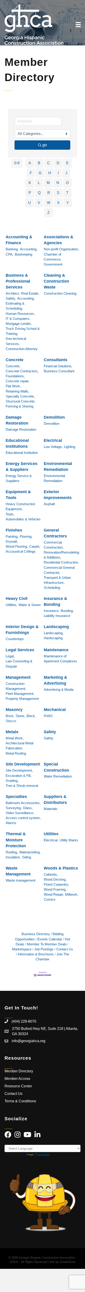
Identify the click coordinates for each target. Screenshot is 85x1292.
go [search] (44, 145)
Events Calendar (49, 939)
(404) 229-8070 (24, 1021)
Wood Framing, (55, 889)
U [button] (29, 203)
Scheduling (52, 587)
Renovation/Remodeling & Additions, (61, 554)
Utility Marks (69, 840)
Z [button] (48, 212)
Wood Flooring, (17, 546)
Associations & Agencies (58, 240)
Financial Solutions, (58, 366)
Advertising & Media (58, 689)
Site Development (23, 764)
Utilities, (11, 605)
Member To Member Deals (47, 944)
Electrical (53, 440)
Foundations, (15, 376)
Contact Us (64, 949)
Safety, (11, 298)
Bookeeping (23, 254)
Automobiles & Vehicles (23, 519)
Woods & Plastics (61, 868)
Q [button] (39, 193)
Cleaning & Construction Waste (56, 281)
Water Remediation (58, 776)
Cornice (49, 899)
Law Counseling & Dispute (19, 663)
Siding (26, 857)
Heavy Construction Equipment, (20, 506)
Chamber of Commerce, (52, 256)
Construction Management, (16, 686)
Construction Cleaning (60, 293)
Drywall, (12, 541)
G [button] (40, 173)
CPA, (9, 254)
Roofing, (12, 852)
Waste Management (18, 871)
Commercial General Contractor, (59, 570)
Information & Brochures (36, 954)
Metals (12, 732)
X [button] (58, 203)
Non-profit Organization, (61, 249)
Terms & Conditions (21, 1101)
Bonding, (67, 611)
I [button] (58, 173)
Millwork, (71, 894)
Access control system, (23, 818)
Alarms (11, 823)
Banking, (12, 249)
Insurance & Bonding (55, 601)
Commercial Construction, (53, 544)
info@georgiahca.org (28, 1041)
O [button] (67, 183)
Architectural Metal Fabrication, (19, 745)
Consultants (55, 360)
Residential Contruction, (61, 562)
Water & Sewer (30, 605)
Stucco (11, 721)
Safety (50, 732)
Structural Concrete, (20, 401)
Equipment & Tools (18, 494)
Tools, (10, 514)
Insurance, (51, 611)
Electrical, (51, 840)
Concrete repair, (17, 381)
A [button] (30, 163)
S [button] (58, 193)
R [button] (48, 193)
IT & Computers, (18, 319)
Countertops (15, 639)
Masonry (14, 709)
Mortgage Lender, (19, 323)
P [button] (30, 193)
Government (53, 264)
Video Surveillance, (20, 813)
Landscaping (56, 626)
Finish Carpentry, (56, 884)
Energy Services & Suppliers (21, 466)
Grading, (12, 781)
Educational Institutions (17, 443)
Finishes (14, 530)
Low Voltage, (53, 447)
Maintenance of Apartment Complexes (60, 658)
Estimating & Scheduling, (15, 305)
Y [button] (67, 203)
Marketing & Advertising (55, 680)
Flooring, (26, 536)
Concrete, (13, 366)
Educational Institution (22, 453)
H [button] (49, 173)
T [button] (67, 193)
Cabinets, (51, 874)
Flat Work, (13, 386)
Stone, (20, 716)
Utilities (51, 834)
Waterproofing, (30, 852)
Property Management (22, 699)
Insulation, (13, 857)
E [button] (67, 163)
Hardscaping (53, 638)
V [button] (39, 203)
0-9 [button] (16, 163)
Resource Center (18, 1086)
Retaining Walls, (17, 391)
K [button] (30, 183)
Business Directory (36, 934)
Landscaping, (53, 633)
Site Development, (19, 770)
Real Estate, (30, 293)
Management (18, 677)
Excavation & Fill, (18, 776)
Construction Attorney (22, 349)
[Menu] (78, 24)
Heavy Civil (16, 598)
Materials (50, 809)
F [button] (31, 173)
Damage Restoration (17, 420)
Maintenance (56, 650)
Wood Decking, (55, 879)
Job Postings (43, 949)
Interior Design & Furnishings (22, 629)
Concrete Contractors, (22, 371)
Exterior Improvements (58, 494)
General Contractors (55, 533)
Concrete (14, 360)
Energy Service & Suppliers (19, 478)
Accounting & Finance (19, 240)
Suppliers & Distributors (55, 799)
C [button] (48, 163)
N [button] (57, 183)
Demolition (54, 417)
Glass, (28, 808)
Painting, (12, 536)
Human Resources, (20, 314)
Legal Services (20, 650)
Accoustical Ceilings (21, 551)
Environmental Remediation (58, 466)
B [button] (39, 163)
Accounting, (28, 249)
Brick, (10, 716)
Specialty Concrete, (20, 396)
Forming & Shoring (19, 406)
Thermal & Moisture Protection (16, 840)
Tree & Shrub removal (22, 786)
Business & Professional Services (18, 281)
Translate (42, 1155)
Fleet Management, (20, 694)
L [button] (39, 183)
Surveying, (14, 808)
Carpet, (34, 546)
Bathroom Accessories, (23, 803)
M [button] (48, 183)
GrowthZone (67, 1262)
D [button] (58, 163)
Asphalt (49, 504)
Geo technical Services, (16, 341)
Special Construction (56, 767)
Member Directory (19, 1071)
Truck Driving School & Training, (23, 331)
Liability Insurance (57, 616)
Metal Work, (15, 738)
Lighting (69, 447)
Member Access (17, 1079)
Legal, (10, 656)
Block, (31, 716)
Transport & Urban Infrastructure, (57, 580)
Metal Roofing (16, 753)
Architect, (13, 293)
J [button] (66, 173)
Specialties (16, 796)
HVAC (48, 716)
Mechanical (55, 709)
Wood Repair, (54, 894)
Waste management (20, 880)
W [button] (48, 203)
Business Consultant (59, 371)
